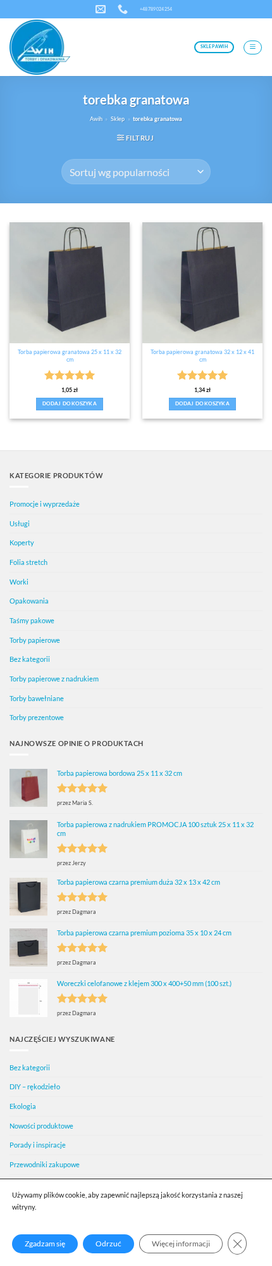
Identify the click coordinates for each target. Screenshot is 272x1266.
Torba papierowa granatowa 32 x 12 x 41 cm (202, 355)
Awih (96, 118)
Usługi (19, 523)
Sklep (118, 118)
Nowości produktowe (41, 1126)
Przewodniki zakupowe (44, 1164)
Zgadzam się (45, 1243)
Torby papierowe (34, 640)
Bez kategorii (29, 659)
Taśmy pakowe (31, 620)
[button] (253, 47)
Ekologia (22, 1106)
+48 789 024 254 (156, 8)
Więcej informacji (181, 1243)
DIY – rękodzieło (34, 1086)
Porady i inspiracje (37, 1145)
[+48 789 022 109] (124, 9)
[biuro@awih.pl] (102, 9)
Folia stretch (28, 562)
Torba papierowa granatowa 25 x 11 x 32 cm (69, 355)
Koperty (21, 542)
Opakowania (29, 601)
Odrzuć (108, 1243)
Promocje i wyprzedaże (44, 504)
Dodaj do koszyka (69, 404)
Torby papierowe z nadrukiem (54, 678)
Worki (18, 582)
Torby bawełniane (36, 698)
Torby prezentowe (36, 717)
